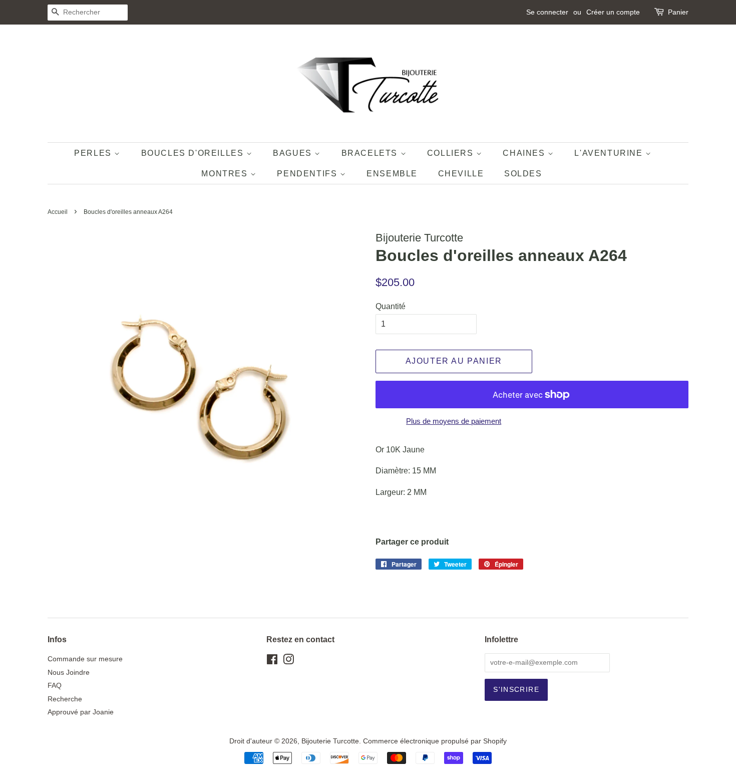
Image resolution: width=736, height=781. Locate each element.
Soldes (523, 173)
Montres (225, 173)
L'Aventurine (609, 153)
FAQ (55, 685)
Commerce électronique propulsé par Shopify (435, 741)
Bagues (293, 153)
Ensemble (392, 173)
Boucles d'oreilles (193, 153)
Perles (94, 153)
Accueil (58, 211)
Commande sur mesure (85, 659)
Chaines (525, 153)
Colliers (451, 153)
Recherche (65, 699)
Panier (678, 12)
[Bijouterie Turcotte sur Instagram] (288, 661)
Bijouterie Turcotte (330, 741)
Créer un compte (613, 12)
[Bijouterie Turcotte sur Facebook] (272, 661)
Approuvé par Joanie (81, 712)
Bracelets (371, 153)
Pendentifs (308, 173)
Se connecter (547, 12)
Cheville (461, 173)
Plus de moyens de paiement (453, 421)
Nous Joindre (69, 672)
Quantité (391, 306)
